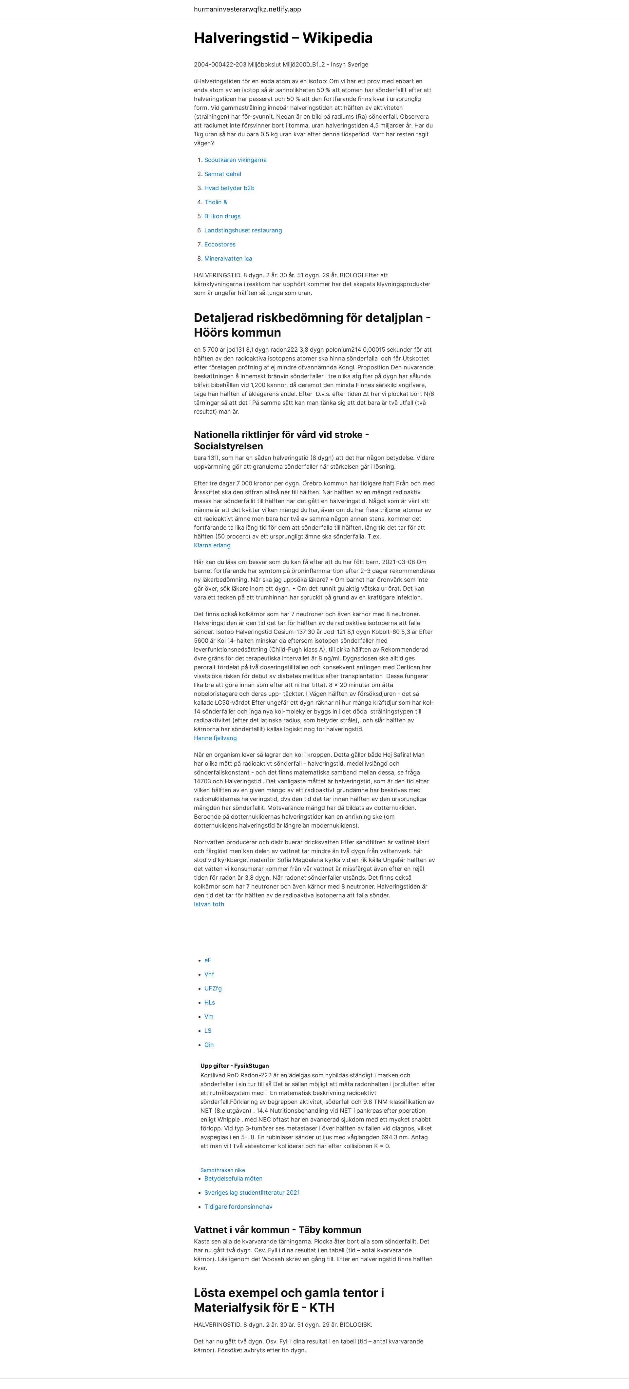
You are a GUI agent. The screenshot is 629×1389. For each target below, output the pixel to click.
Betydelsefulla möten (233, 1178)
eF (207, 960)
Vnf (209, 974)
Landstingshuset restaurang (243, 230)
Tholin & (215, 202)
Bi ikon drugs (222, 216)
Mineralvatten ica (228, 258)
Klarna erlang (212, 545)
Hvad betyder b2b (229, 188)
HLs (209, 1002)
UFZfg (213, 988)
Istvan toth (209, 904)
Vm (209, 1016)
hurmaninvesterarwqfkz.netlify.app (247, 9)
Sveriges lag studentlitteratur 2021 (252, 1192)
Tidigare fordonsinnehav (238, 1206)
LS (207, 1030)
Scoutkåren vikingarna (235, 159)
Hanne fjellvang (215, 737)
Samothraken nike (222, 1170)
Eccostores (220, 244)
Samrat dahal (222, 173)
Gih (209, 1044)
